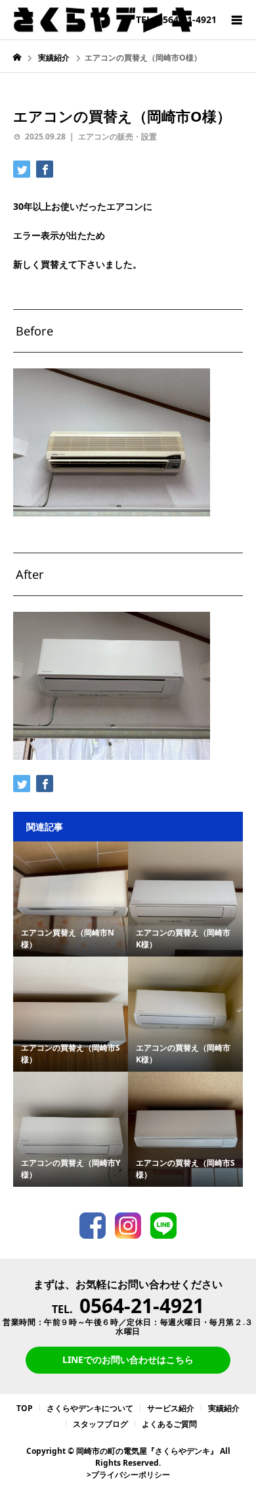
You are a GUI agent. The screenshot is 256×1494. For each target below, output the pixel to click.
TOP (24, 1408)
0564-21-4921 (141, 1305)
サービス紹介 (170, 1408)
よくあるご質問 (169, 1424)
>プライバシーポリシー (128, 1474)
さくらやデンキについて (90, 1408)
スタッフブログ (100, 1424)
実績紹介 (224, 1408)
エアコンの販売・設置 (117, 136)
